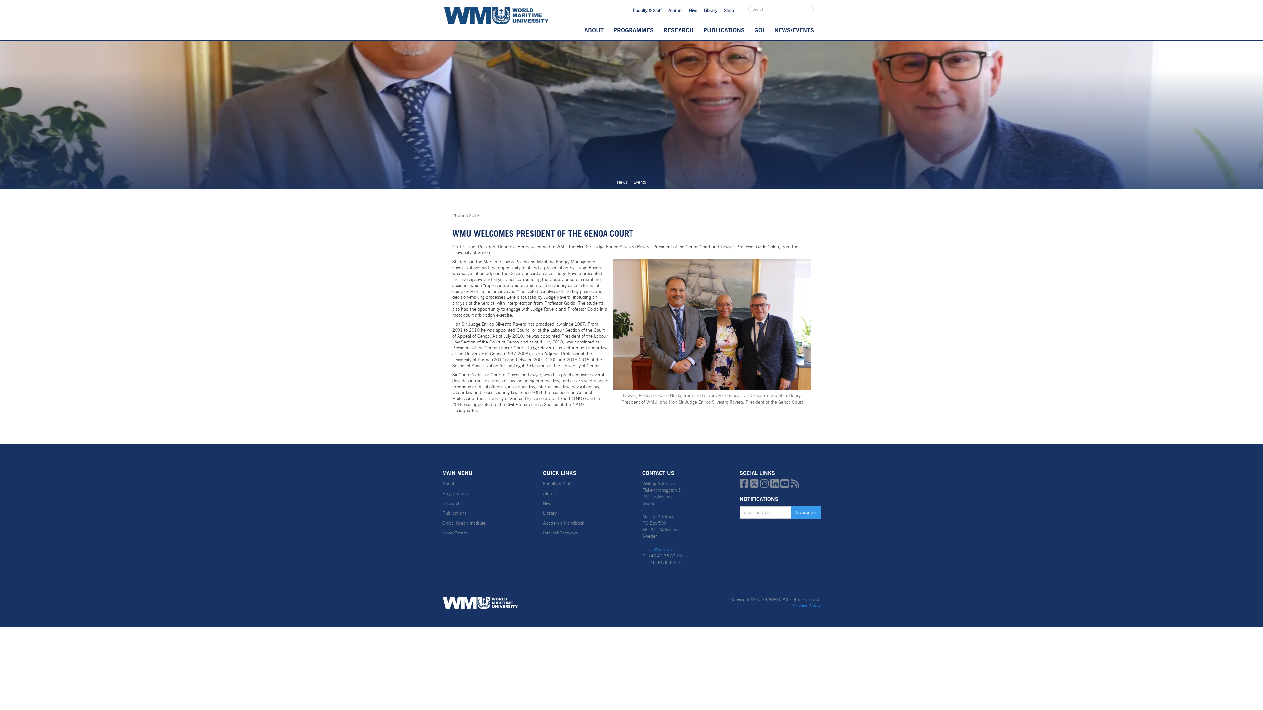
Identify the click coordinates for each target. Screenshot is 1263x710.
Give (693, 10)
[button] (594, 30)
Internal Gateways (560, 532)
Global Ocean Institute (463, 523)
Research (678, 30)
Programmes (633, 30)
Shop (729, 10)
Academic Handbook (563, 523)
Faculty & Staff (647, 10)
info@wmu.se (661, 549)
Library (710, 10)
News (622, 182)
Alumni (675, 10)
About (594, 30)
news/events (794, 30)
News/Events (454, 532)
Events (640, 182)
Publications (724, 30)
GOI (759, 30)
